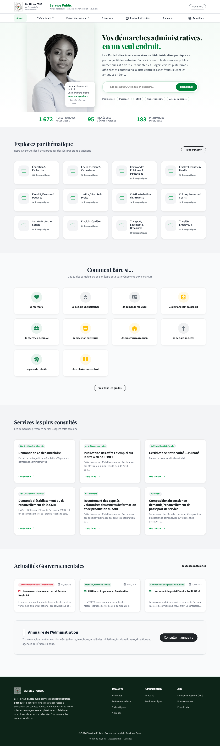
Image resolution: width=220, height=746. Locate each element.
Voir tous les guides (110, 388)
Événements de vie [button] (76, 18)
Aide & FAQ (197, 6)
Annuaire (168, 18)
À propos (116, 713)
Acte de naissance (178, 99)
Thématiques (119, 707)
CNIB (138, 99)
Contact (128, 739)
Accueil (20, 18)
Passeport (124, 99)
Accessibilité (114, 739)
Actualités (198, 18)
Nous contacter (185, 701)
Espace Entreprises (140, 18)
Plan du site (183, 707)
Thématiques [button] (44, 18)
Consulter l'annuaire (178, 637)
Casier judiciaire (155, 99)
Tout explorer (193, 150)
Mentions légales (97, 739)
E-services (107, 18)
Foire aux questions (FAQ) (190, 695)
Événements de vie (121, 701)
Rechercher (186, 87)
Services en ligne (153, 701)
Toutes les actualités (194, 566)
